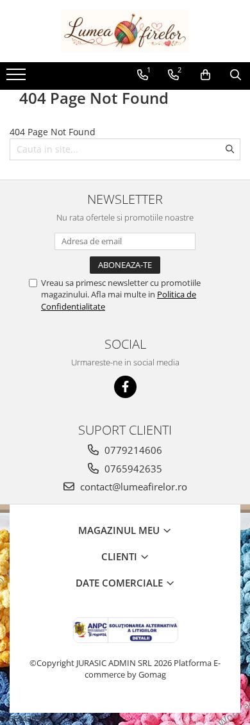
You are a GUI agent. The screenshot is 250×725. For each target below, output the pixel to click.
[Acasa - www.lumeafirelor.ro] (125, 31)
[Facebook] (125, 387)
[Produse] (17, 78)
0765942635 (132, 468)
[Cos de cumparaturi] (205, 75)
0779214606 (132, 450)
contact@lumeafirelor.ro (132, 486)
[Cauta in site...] (235, 75)
